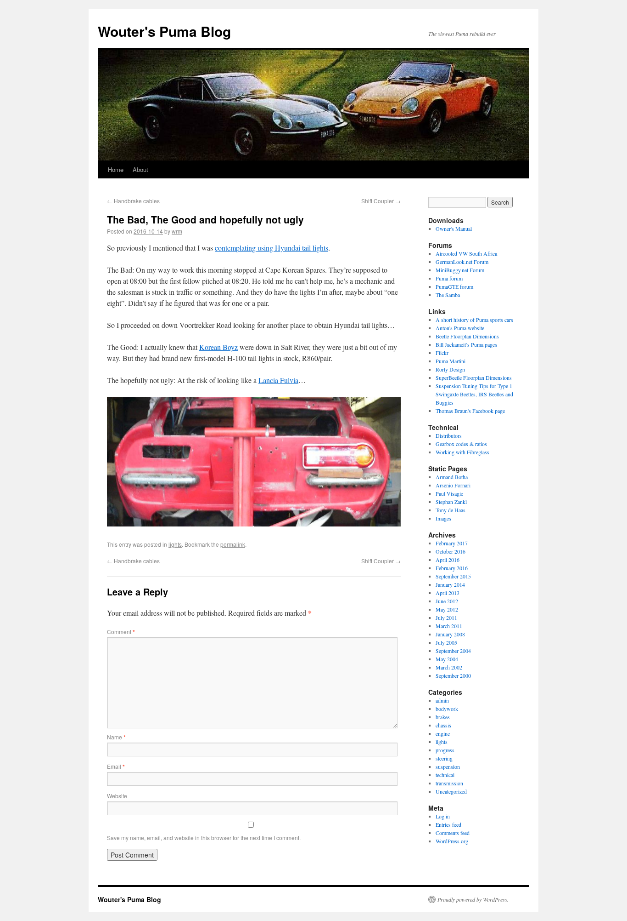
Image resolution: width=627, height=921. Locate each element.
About (140, 169)
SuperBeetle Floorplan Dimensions (474, 377)
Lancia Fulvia (278, 380)
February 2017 (452, 543)
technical (445, 774)
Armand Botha (452, 477)
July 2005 (446, 642)
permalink (232, 544)
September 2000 (453, 675)
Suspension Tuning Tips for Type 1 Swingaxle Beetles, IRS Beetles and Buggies (474, 394)
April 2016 (447, 559)
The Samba (448, 294)
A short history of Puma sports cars (474, 319)
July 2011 (446, 617)
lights (175, 544)
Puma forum (449, 278)
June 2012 (447, 601)
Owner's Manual (454, 228)
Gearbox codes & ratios (461, 443)
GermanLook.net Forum (462, 261)
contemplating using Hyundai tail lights (271, 247)
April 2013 (447, 592)
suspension (448, 766)
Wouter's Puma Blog (164, 31)
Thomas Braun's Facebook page (470, 410)
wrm (177, 231)
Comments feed (453, 832)
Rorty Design (450, 369)
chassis (443, 725)
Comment (121, 631)
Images (443, 518)
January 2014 (450, 584)
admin (442, 700)
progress (445, 750)
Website (117, 796)
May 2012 (447, 609)
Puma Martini (450, 361)
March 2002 (449, 667)
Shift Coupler (381, 201)
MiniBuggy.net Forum (460, 270)
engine (443, 733)
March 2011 (449, 625)
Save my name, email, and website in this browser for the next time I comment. (204, 837)
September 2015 (453, 576)
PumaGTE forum (454, 286)
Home (115, 169)
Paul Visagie (449, 493)
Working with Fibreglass (462, 452)
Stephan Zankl (451, 501)
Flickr (442, 352)
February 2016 (452, 568)
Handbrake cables (133, 201)
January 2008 (450, 634)
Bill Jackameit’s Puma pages (466, 344)
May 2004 (447, 659)
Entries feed (448, 824)
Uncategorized (451, 791)
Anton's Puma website (460, 328)
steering (444, 758)
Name (116, 737)
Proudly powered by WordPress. (473, 899)
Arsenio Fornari (453, 485)
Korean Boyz (218, 347)
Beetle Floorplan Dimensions (467, 336)
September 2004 (453, 650)
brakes (443, 717)
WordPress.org (452, 841)
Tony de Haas (450, 510)
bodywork (447, 708)
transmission (449, 783)
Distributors (449, 435)
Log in (443, 816)
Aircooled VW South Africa (466, 253)
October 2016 (450, 551)
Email (116, 766)
